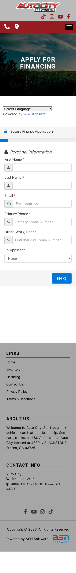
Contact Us (14, 384)
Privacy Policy (16, 392)
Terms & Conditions (20, 399)
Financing (13, 377)
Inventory (13, 370)
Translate (38, 114)
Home (10, 362)
